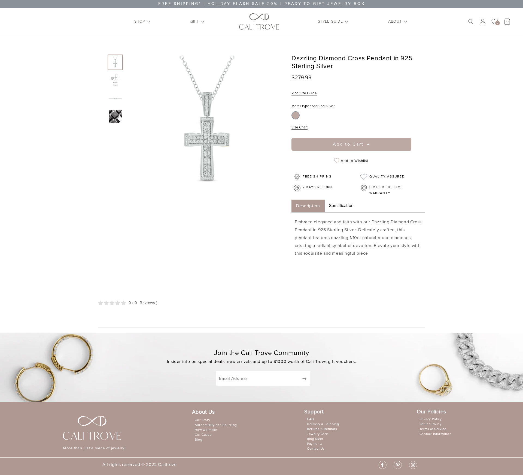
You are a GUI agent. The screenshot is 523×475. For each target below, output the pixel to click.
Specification (341, 205)
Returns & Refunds (322, 429)
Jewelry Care (317, 434)
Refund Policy (430, 424)
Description (308, 206)
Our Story (202, 420)
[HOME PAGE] (259, 21)
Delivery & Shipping (323, 424)
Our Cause (203, 435)
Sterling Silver (295, 115)
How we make (206, 430)
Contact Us (316, 448)
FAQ (310, 419)
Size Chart (299, 127)
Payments (315, 444)
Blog (198, 439)
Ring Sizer (315, 439)
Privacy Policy (430, 419)
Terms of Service (432, 429)
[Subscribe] (304, 378)
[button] (140, 21)
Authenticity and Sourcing (216, 425)
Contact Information (435, 434)
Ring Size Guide (304, 93)
